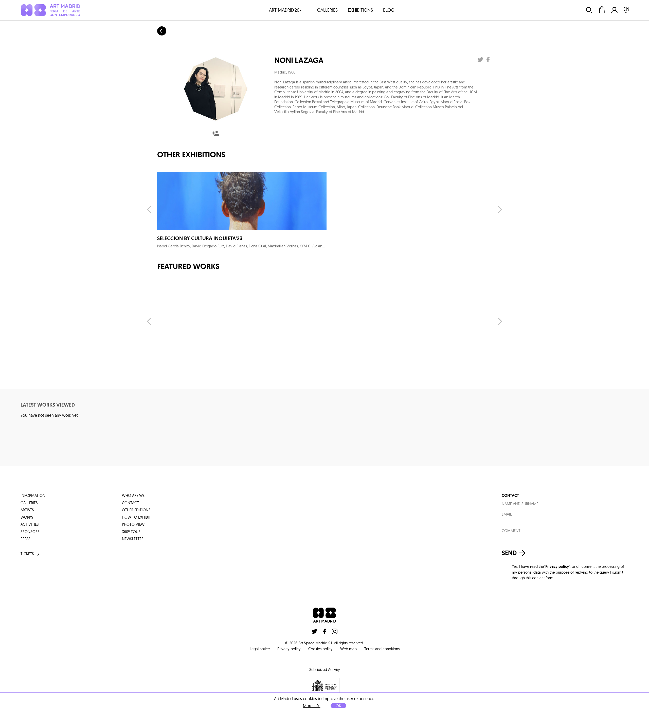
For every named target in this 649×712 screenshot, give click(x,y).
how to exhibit (136, 517)
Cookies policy (320, 648)
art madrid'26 (284, 10)
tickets (27, 553)
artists (27, 509)
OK (338, 705)
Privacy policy (289, 648)
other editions (136, 509)
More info (311, 705)
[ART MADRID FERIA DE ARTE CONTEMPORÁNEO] (50, 10)
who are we (133, 495)
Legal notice (260, 648)
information (33, 495)
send (509, 553)
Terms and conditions (382, 648)
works (27, 517)
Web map (348, 648)
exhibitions (360, 10)
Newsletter (132, 538)
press (25, 538)
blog (388, 10)
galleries (327, 10)
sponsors (30, 531)
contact (130, 502)
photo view (133, 524)
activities (30, 524)
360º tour (131, 531)
